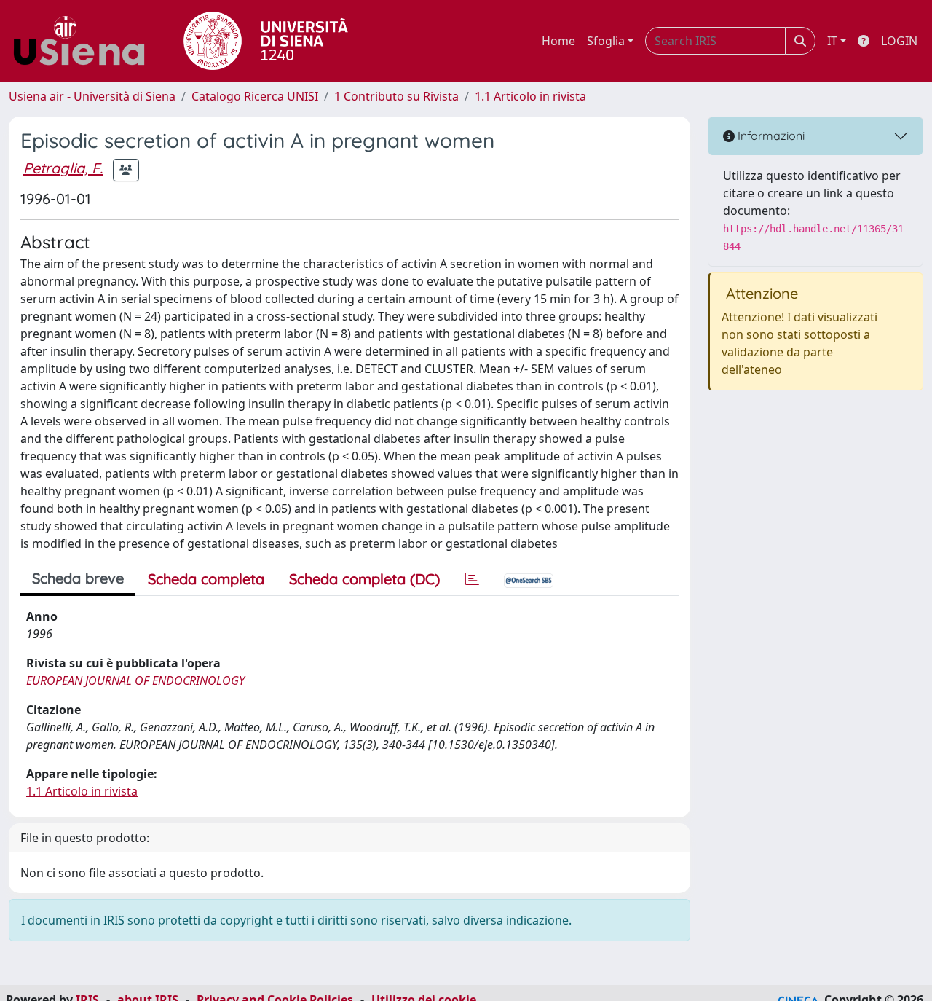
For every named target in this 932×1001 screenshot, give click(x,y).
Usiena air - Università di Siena (92, 96)
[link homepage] (84, 41)
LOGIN (899, 41)
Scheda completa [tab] (206, 579)
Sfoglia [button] (606, 41)
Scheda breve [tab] (78, 578)
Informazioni (770, 135)
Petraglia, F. (63, 168)
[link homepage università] (266, 41)
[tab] (471, 579)
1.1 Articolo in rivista (530, 96)
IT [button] (832, 41)
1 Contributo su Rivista (396, 96)
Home (558, 41)
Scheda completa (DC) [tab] (364, 579)
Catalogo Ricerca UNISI (254, 96)
